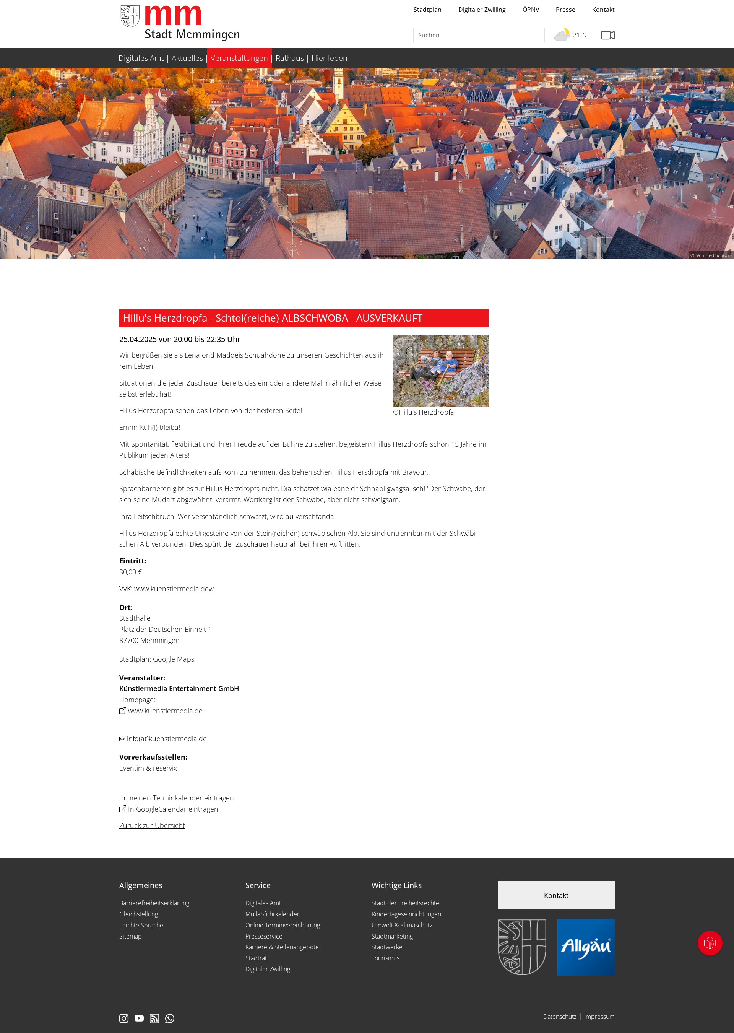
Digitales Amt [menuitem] (141, 58)
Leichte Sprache (141, 925)
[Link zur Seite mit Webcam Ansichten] (608, 35)
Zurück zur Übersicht (152, 825)
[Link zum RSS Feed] (154, 1019)
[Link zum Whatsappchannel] (169, 1019)
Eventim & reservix (148, 768)
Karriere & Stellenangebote (282, 947)
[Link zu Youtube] (139, 1019)
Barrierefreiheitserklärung (154, 903)
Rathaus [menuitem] (290, 58)
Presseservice (264, 936)
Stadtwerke (387, 947)
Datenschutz (559, 1016)
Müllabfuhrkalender (272, 914)
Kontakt (603, 9)
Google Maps (173, 659)
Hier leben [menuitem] (330, 58)
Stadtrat (256, 958)
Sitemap (130, 936)
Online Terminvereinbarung (282, 925)
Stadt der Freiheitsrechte (405, 903)
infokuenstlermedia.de (167, 738)
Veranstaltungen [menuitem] (239, 58)
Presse (565, 9)
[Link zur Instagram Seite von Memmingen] (123, 1019)
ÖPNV (531, 9)
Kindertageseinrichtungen (406, 914)
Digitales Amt (263, 903)
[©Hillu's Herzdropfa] (441, 369)
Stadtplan (428, 9)
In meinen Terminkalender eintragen (176, 797)
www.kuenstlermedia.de (165, 710)
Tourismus (385, 958)
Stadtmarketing (392, 936)
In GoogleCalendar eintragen (173, 808)
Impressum (599, 1016)
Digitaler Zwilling (482, 9)
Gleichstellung (138, 914)
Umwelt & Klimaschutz (402, 925)
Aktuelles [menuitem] (187, 58)
